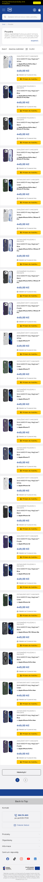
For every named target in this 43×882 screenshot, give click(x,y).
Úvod (3, 24)
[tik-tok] (14, 859)
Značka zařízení (16, 49)
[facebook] (7, 859)
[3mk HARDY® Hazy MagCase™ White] (21, 68)
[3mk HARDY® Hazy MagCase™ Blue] (21, 99)
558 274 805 (23, 815)
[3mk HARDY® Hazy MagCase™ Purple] (21, 162)
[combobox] (21, 17)
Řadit (4, 49)
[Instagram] (21, 859)
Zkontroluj (37, 2)
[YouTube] (28, 859)
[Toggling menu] (3, 10)
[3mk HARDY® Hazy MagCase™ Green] (21, 192)
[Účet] (34, 10)
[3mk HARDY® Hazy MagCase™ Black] (21, 131)
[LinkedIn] (35, 859)
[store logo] (10, 10)
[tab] (21, 834)
